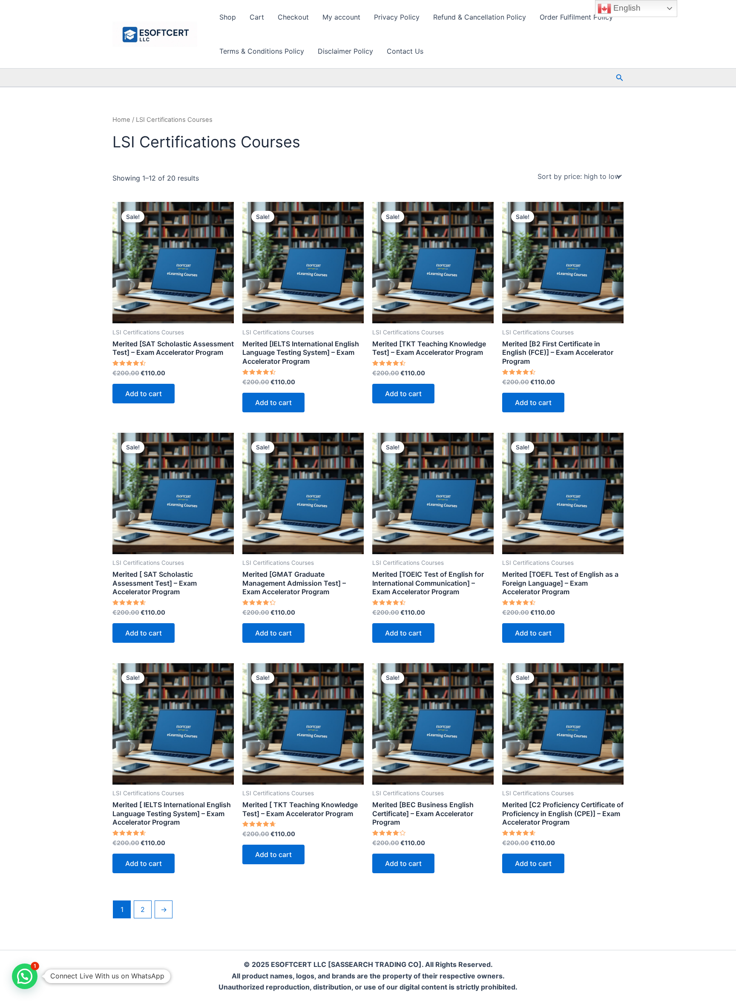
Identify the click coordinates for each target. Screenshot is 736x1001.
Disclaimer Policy (345, 51)
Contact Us (405, 51)
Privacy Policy (397, 17)
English (626, 7)
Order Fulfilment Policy (576, 17)
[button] (620, 77)
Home (121, 120)
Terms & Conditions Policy (261, 51)
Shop (227, 17)
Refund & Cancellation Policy (479, 17)
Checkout (293, 17)
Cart (257, 17)
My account (341, 17)
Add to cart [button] (143, 393)
